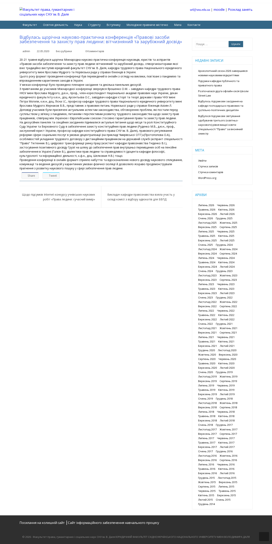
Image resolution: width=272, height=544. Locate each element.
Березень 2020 (207, 367)
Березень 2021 (207, 346)
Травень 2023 (206, 289)
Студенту (94, 25)
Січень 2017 (205, 451)
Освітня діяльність (55, 25)
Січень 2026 (205, 218)
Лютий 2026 (227, 214)
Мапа (177, 25)
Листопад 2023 (207, 275)
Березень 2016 (207, 473)
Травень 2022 (206, 315)
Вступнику (113, 25)
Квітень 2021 (226, 341)
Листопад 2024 (207, 249)
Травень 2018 (206, 416)
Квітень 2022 (226, 315)
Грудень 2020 (206, 350)
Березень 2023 (207, 293)
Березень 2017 (207, 447)
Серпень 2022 (228, 306)
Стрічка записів (208, 166)
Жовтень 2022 (228, 302)
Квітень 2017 (226, 442)
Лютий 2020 (227, 367)
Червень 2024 (226, 258)
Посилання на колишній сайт (43, 523)
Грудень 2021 (224, 324)
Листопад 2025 (207, 222)
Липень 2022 (206, 310)
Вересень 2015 (228, 482)
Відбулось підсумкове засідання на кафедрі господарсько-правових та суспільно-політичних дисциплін (220, 105)
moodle (219, 9)
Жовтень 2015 (207, 482)
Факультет (30, 25)
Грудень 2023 (224, 271)
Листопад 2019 (207, 376)
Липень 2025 (206, 231)
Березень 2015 (226, 495)
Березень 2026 (207, 214)
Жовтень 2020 (207, 354)
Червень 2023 (226, 284)
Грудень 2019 (224, 372)
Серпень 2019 (228, 381)
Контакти (193, 25)
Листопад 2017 (207, 429)
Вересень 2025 (207, 227)
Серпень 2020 (206, 359)
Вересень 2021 (207, 332)
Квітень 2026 (226, 209)
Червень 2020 (227, 359)
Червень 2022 (226, 310)
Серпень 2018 (228, 407)
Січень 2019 (205, 398)
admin (26, 51)
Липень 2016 (206, 464)
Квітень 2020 (226, 363)
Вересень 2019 (207, 381)
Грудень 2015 (206, 478)
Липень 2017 (206, 438)
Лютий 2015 (205, 499)
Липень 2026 (206, 205)
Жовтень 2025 (228, 222)
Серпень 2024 (228, 253)
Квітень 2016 (226, 469)
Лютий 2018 (227, 420)
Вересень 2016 (207, 460)
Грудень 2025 (224, 218)
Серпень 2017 (228, 434)
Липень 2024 (206, 258)
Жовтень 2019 (228, 376)
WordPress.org (207, 178)
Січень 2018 (205, 425)
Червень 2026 (226, 205)
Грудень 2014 (206, 504)
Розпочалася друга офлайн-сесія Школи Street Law (223, 93)
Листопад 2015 (227, 478)
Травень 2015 (227, 491)
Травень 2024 (206, 262)
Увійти (202, 160)
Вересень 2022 (207, 306)
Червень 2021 (226, 337)
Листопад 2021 (207, 328)
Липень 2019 (206, 385)
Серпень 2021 (228, 332)
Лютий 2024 (227, 266)
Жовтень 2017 (228, 429)
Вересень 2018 (207, 407)
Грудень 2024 (224, 245)
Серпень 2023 (228, 280)
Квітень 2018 (226, 416)
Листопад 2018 (207, 403)
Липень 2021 (206, 337)
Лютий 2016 (227, 473)
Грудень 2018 (224, 398)
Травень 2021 (206, 341)
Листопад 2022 (207, 302)
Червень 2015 (207, 491)
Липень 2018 (206, 411)
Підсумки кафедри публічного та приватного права (218, 83)
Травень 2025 (206, 236)
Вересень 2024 (207, 253)
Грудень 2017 (224, 425)
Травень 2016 (206, 469)
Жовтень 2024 (228, 249)
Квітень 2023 (226, 289)
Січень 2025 (205, 245)
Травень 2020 (206, 363)
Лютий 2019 (227, 394)
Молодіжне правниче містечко (147, 25)
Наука (78, 25)
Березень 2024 (207, 266)
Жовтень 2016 (228, 455)
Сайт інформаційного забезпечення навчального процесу (113, 523)
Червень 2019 (226, 385)
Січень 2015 (223, 499)
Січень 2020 (205, 372)
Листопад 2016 (207, 455)
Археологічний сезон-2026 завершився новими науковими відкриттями (223, 73)
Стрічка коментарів (210, 172)
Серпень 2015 (206, 486)
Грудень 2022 (224, 297)
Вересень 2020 (228, 354)
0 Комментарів (94, 51)
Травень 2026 (206, 209)
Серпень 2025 (228, 227)
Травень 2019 (206, 390)
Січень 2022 (205, 324)
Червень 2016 (226, 464)
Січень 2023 (205, 297)
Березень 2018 (207, 420)
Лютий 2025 (227, 240)
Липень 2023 (206, 284)
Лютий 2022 (227, 319)
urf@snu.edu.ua (200, 9)
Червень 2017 (226, 438)
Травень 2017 (206, 442)
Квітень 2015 (206, 495)
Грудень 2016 (224, 451)
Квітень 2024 (226, 262)
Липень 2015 (226, 486)
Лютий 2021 (227, 346)
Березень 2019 (207, 394)
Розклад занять (240, 9)
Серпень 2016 (228, 460)
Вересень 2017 (207, 434)
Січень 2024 (205, 271)
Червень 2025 (226, 231)
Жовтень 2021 (228, 328)
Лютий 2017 (227, 447)
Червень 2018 (226, 411)
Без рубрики (64, 51)
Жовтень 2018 (228, 403)
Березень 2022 (207, 319)
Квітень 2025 (226, 236)
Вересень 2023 (207, 280)
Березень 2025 (207, 240)
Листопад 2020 (227, 350)
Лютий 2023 (227, 293)
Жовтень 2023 (228, 275)
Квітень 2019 (226, 390)
